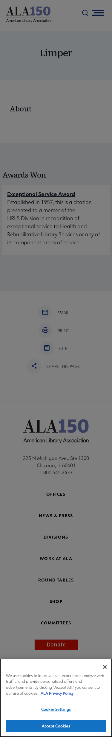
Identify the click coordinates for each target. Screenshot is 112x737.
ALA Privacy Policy (57, 693)
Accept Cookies (56, 725)
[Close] (104, 667)
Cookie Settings (56, 709)
